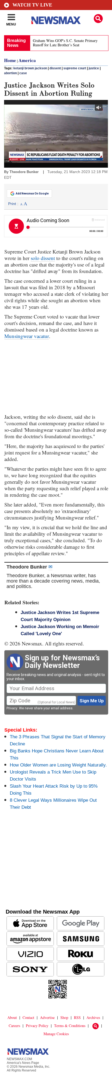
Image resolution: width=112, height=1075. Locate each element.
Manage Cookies (56, 1033)
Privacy (12, 708)
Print (12, 204)
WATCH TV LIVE (32, 5)
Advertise (47, 1017)
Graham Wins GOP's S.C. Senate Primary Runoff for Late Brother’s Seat (65, 42)
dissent (55, 68)
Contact (28, 1017)
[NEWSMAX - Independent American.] (56, 20)
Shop (64, 1017)
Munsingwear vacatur (26, 336)
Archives (93, 1017)
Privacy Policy (37, 1025)
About (12, 1017)
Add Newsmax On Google (32, 193)
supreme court (74, 68)
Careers (14, 1025)
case (23, 73)
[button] (98, 18)
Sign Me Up (92, 700)
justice (94, 68)
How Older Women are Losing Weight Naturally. (58, 765)
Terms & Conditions (69, 1025)
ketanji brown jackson (30, 68)
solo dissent (43, 258)
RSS (77, 1017)
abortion (10, 73)
